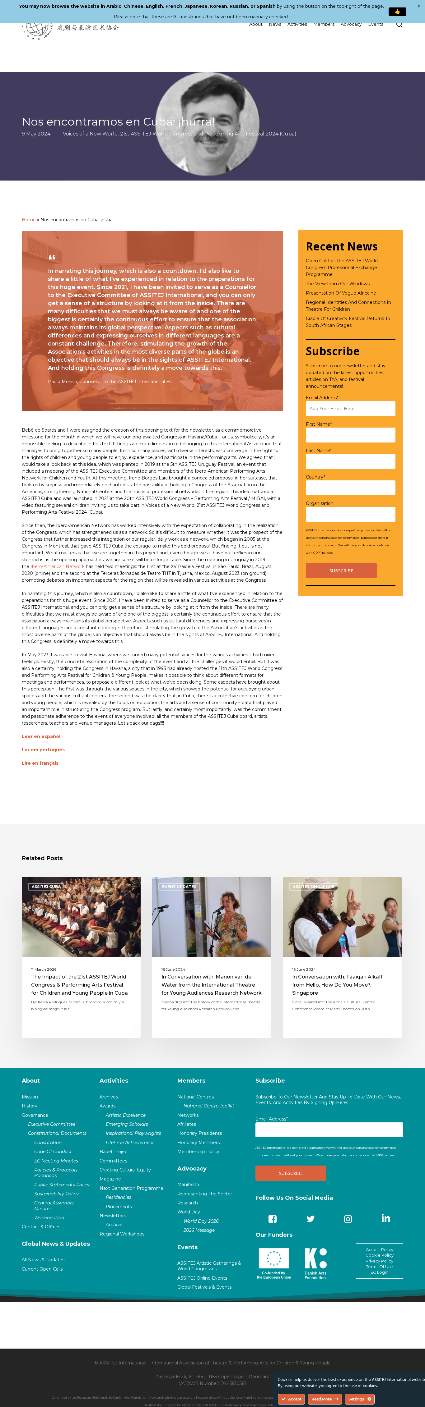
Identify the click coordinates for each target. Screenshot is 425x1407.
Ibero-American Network (57, 566)
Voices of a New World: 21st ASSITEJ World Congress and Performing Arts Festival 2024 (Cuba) (180, 133)
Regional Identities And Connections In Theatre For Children (348, 306)
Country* (315, 477)
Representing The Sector (204, 1194)
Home (29, 219)
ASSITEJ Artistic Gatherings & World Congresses (209, 1266)
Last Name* (319, 450)
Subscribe (270, 1080)
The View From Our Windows (338, 283)
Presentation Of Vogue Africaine (341, 293)
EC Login (379, 1272)
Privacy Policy (379, 1260)
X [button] (419, 6)
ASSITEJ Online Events (202, 1278)
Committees (113, 1161)
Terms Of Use (379, 1266)
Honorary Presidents (199, 1133)
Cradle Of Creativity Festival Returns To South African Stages (348, 322)
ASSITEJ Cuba (46, 886)
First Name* (319, 424)
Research (187, 1203)
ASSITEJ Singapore (313, 886)
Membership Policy (198, 1151)
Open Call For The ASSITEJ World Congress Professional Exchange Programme (342, 267)
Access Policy (379, 1249)
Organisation (320, 503)
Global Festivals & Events (204, 1287)
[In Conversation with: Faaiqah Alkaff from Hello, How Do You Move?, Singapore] (342, 957)
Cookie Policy (380, 1255)
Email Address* (322, 398)
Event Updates (179, 886)
